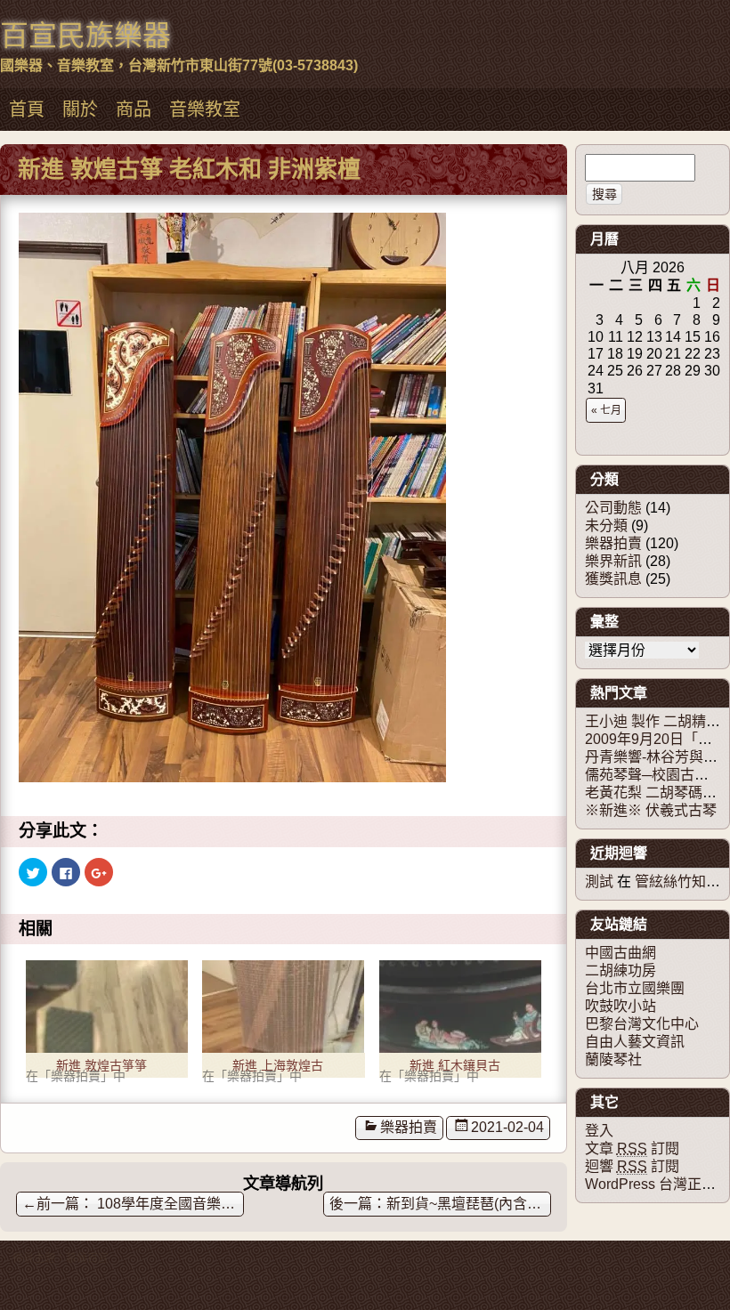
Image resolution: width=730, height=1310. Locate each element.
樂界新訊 (613, 561)
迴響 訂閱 (632, 1166)
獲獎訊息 (613, 578)
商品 (133, 109)
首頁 (27, 109)
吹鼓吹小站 (620, 1006)
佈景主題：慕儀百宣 (60, 1258)
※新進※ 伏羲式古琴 (651, 810)
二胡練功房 (620, 970)
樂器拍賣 (408, 1127)
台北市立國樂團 (635, 988)
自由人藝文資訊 (635, 1041)
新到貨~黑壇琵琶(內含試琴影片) (468, 1203)
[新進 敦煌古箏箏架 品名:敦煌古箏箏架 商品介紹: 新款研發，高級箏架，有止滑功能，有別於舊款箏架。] (107, 1006)
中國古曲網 (620, 952)
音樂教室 (204, 109)
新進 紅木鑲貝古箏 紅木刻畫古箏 (455, 1068)
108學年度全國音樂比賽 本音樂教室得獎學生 (133, 1203)
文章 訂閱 (632, 1148)
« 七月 (606, 410)
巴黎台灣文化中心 (642, 1023)
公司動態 (613, 507)
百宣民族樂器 (85, 36)
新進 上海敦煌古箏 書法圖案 (277, 1068)
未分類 (606, 525)
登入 (599, 1130)
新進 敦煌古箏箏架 (101, 1068)
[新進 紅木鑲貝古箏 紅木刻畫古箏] (460, 1006)
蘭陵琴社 (613, 1059)
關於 (80, 109)
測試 (599, 881)
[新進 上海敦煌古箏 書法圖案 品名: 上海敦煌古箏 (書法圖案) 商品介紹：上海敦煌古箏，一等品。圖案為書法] (283, 1006)
